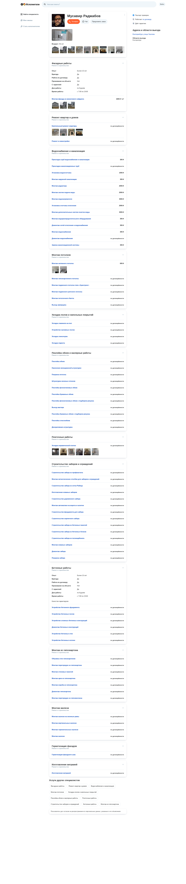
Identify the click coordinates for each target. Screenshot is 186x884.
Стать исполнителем (31, 26)
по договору (147, 19)
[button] (73, 21)
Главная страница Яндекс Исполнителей (30, 4)
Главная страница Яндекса (22, 4)
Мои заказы (28, 20)
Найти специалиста (30, 14)
